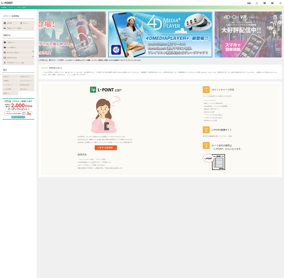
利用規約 (6, 80)
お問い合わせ (23, 89)
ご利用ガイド (9, 42)
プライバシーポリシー (26, 80)
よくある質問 (7, 89)
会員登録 (3, 7)
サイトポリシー (8, 85)
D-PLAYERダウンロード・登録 (14, 63)
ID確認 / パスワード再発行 (12, 28)
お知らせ (6, 76)
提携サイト (7, 93)
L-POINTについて (25, 76)
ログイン (11, 7)
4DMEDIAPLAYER (10, 58)
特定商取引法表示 (25, 85)
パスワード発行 (21, 7)
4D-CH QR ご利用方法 (11, 52)
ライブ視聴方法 (10, 47)
